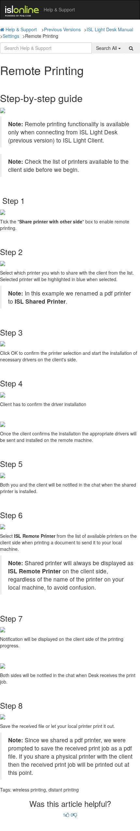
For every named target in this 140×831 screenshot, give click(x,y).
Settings (11, 36)
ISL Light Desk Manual (110, 29)
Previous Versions (62, 29)
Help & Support (21, 29)
